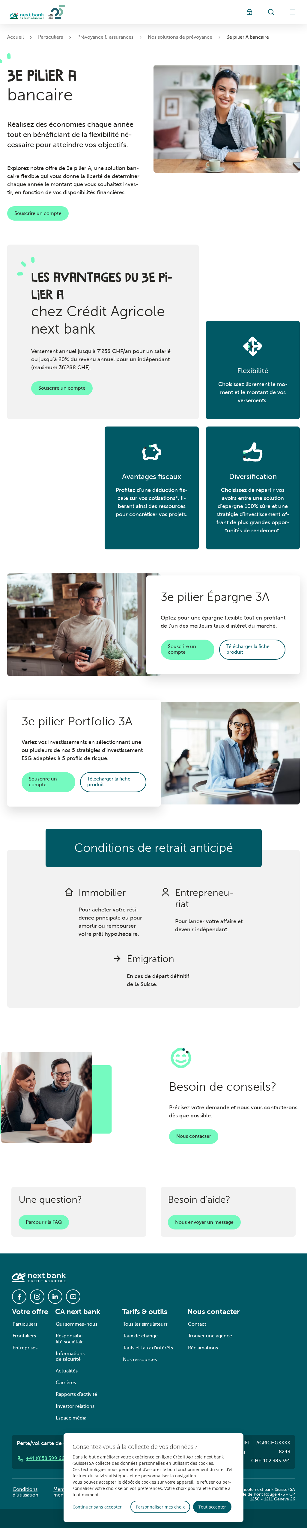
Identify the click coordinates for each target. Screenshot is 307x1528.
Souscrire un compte (37, 213)
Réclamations (203, 1348)
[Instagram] (37, 1296)
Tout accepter (212, 1507)
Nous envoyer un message (204, 1222)
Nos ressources (140, 1359)
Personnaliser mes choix (160, 1507)
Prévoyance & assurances (105, 37)
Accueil (15, 37)
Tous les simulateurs (145, 1324)
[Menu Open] (292, 12)
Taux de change (140, 1336)
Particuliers (50, 37)
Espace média (71, 1418)
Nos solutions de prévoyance (180, 37)
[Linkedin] (55, 1296)
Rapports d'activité (76, 1394)
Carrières (66, 1382)
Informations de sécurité (70, 1356)
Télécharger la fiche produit (248, 649)
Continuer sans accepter (97, 1507)
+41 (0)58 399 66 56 (48, 1458)
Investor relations (75, 1406)
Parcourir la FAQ (44, 1222)
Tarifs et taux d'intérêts (148, 1348)
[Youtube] (73, 1296)
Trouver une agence (210, 1336)
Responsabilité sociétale (70, 1338)
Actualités (67, 1371)
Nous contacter (193, 1136)
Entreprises (25, 1348)
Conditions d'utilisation (25, 1492)
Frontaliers (24, 1336)
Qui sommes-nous (76, 1324)
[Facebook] (19, 1296)
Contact (197, 1324)
